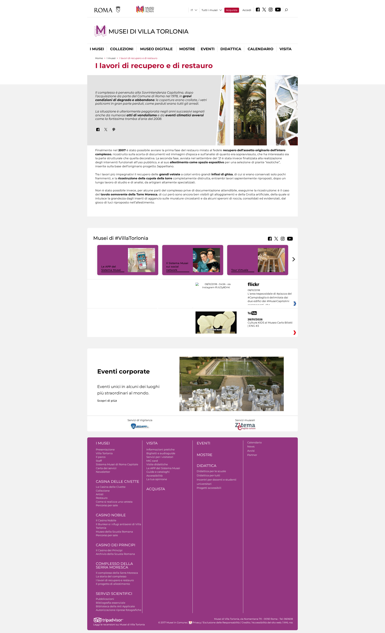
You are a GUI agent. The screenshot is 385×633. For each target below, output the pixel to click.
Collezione (103, 490)
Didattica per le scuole (211, 471)
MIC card (152, 460)
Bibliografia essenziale (110, 602)
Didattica (230, 49)
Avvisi (251, 450)
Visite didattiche (157, 464)
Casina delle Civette (117, 481)
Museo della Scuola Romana (114, 531)
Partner (252, 454)
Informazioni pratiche (160, 449)
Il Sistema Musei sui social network (177, 266)
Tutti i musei (210, 10)
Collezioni (121, 49)
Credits (246, 622)
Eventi (208, 49)
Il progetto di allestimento (113, 583)
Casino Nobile (111, 515)
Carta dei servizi (106, 468)
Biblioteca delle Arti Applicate (115, 606)
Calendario (260, 49)
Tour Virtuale (239, 270)
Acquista (231, 10)
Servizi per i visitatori (159, 456)
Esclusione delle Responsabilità (221, 622)
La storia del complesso (111, 576)
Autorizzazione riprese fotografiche (118, 610)
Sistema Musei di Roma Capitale (117, 464)
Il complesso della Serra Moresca (117, 572)
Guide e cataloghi (158, 471)
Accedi (246, 10)
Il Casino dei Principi (109, 550)
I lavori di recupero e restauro (115, 580)
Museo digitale (156, 49)
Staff (99, 460)
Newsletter (103, 471)
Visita (286, 49)
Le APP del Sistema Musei (111, 268)
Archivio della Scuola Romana (115, 553)
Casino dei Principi (115, 545)
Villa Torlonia (104, 453)
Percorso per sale (107, 505)
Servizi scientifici (114, 593)
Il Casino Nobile (106, 520)
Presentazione (105, 449)
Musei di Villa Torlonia (148, 31)
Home (99, 58)
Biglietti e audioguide (160, 453)
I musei (97, 49)
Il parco (100, 456)
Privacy (196, 622)
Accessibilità (154, 475)
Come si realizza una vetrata (114, 501)
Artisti (99, 494)
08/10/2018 (270, 297)
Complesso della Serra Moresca (114, 565)
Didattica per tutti (208, 475)
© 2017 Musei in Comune (172, 622)
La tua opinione (156, 479)
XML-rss (288, 622)
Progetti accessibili (209, 487)
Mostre (187, 49)
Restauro (101, 497)
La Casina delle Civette (111, 486)
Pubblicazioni (105, 598)
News (250, 446)
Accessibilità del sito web (266, 622)
